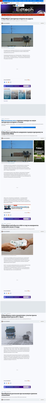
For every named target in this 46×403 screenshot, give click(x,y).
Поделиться (42, 23)
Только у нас (21, 14)
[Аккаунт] (44, 1)
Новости (9, 14)
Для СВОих (6, 14)
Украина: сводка (29, 14)
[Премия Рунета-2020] (12, 3)
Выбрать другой (20, 5)
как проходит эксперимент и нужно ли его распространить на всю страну (20, 207)
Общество (5, 130)
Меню (1, 1)
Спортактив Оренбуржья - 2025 (35, 14)
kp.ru (29, 212)
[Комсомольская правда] (5, 3)
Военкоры (25, 14)
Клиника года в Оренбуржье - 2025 (15, 14)
